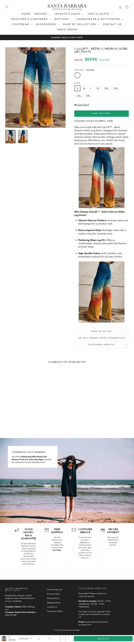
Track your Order (55, 611)
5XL (88, 95)
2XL (106, 88)
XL (97, 88)
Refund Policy (53, 598)
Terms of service (54, 589)
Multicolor (77, 75)
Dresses (41, 13)
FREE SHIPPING (101, 331)
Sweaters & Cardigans (30, 19)
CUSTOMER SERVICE (101, 344)
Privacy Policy (53, 594)
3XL (116, 88)
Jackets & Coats (68, 13)
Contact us (112, 24)
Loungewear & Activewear (98, 19)
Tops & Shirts (99, 13)
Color (84, 70)
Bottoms (62, 19)
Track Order (67, 29)
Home (25, 13)
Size (77, 83)
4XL (79, 95)
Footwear (21, 24)
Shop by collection (80, 24)
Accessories (46, 24)
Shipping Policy (54, 602)
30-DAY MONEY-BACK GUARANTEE (102, 338)
